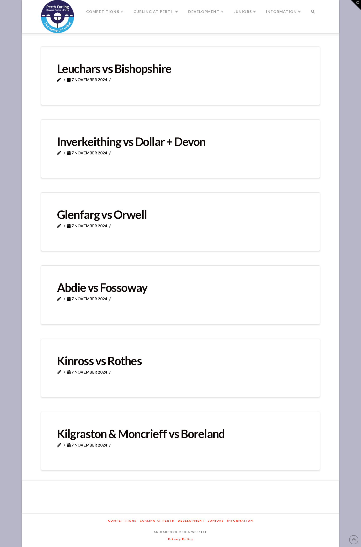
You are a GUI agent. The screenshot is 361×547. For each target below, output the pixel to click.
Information (240, 520)
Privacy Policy (180, 539)
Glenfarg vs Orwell (102, 214)
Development (191, 520)
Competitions (122, 520)
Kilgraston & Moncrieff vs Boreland (141, 433)
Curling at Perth (157, 520)
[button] (356, 5)
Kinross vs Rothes (99, 360)
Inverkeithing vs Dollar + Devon (131, 141)
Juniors (216, 520)
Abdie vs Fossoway (102, 287)
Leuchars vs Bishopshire (114, 68)
